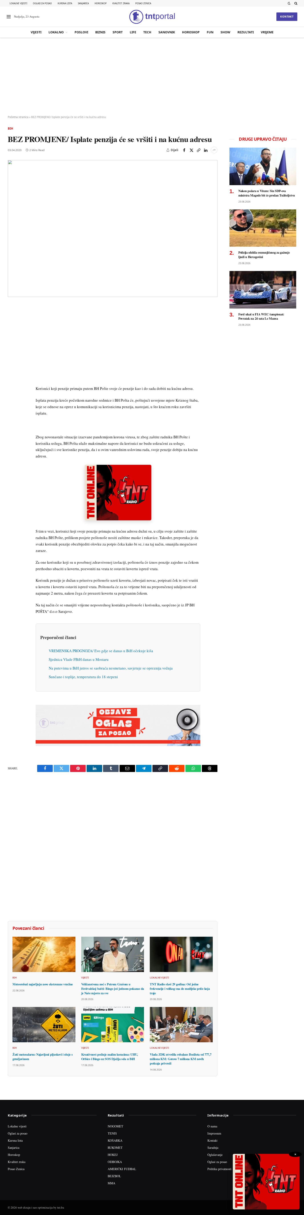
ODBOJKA (115, 1162)
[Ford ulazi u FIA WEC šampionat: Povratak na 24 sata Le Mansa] (262, 290)
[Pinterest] (12, 339)
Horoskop (101, 3)
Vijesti (36, 32)
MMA (111, 1183)
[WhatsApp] (12, 400)
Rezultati (245, 32)
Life (133, 32)
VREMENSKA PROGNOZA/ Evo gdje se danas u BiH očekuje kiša (101, 650)
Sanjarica (83, 3)
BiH (10, 128)
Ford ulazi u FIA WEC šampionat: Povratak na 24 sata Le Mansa (261, 316)
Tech (147, 32)
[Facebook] (12, 318)
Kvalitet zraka (121, 3)
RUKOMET (115, 1147)
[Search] (295, 3)
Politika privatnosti (219, 1169)
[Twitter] (12, 329)
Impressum (214, 1133)
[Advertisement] (152, 77)
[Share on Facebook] (184, 150)
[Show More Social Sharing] (214, 150)
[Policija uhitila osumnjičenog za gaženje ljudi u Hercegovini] (262, 228)
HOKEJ (113, 1155)
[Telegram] (12, 390)
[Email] (12, 349)
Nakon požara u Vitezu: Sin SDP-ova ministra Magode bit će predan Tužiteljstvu (266, 193)
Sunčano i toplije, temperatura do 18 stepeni (83, 676)
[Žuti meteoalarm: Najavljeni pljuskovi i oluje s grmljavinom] (43, 1024)
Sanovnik (166, 32)
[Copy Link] (198, 150)
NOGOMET (115, 1126)
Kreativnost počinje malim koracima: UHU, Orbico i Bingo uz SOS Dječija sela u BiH (109, 1056)
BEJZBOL (114, 1176)
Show (225, 32)
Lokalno (56, 32)
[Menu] (9, 17)
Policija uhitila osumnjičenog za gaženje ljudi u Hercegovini (264, 254)
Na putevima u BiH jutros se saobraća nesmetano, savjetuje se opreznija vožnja (111, 668)
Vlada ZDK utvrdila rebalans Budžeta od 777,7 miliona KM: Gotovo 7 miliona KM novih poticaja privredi (180, 1058)
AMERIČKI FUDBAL (122, 1169)
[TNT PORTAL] (152, 17)
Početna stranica (18, 117)
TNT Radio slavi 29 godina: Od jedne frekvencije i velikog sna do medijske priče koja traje (180, 988)
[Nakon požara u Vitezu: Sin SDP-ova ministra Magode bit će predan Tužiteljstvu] (262, 166)
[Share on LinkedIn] (205, 150)
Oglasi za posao (42, 3)
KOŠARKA (115, 1140)
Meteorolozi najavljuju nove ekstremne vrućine (42, 984)
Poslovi (81, 32)
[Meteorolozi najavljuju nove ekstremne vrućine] (43, 954)
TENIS (112, 1133)
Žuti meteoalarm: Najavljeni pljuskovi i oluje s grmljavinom (42, 1056)
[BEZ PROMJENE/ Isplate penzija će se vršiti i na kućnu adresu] (112, 228)
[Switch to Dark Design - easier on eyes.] (289, 3)
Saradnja (212, 1147)
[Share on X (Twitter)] (191, 150)
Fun (210, 32)
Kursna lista (65, 3)
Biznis (100, 32)
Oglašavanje (215, 1155)
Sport (118, 32)
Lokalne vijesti (18, 3)
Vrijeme (267, 32)
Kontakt (287, 16)
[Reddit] (12, 380)
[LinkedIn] (12, 369)
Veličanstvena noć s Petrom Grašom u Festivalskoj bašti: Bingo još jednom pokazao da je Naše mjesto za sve (112, 988)
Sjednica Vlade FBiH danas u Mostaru (79, 659)
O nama (212, 1126)
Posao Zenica (143, 3)
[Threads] (12, 410)
